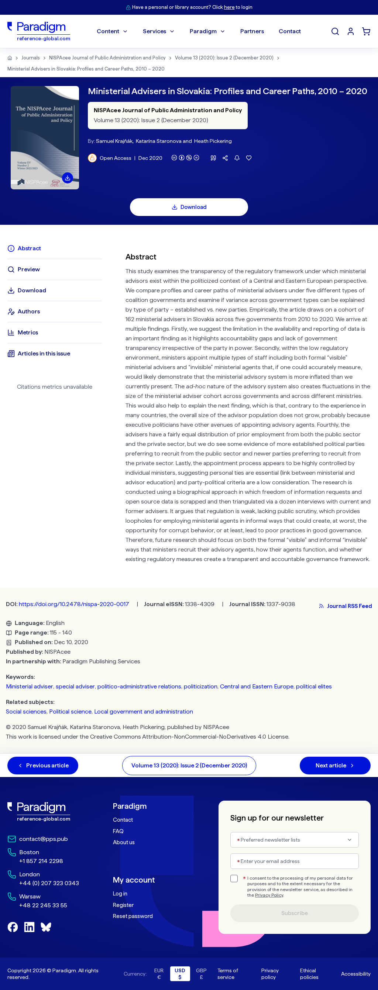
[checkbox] (234, 878)
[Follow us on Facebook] (12, 927)
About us (124, 842)
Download (194, 207)
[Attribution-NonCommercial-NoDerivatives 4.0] (185, 157)
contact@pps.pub (43, 838)
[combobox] (294, 840)
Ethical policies (309, 973)
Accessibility (356, 974)
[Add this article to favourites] (249, 158)
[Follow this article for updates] (237, 158)
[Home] (9, 58)
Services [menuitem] (154, 31)
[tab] (54, 248)
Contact (123, 820)
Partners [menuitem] (252, 31)
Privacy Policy (269, 895)
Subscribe (294, 913)
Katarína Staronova (159, 141)
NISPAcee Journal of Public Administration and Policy (107, 58)
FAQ (118, 831)
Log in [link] (120, 893)
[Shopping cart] (366, 31)
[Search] (335, 31)
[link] (45, 812)
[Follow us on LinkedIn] (29, 927)
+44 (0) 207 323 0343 (49, 883)
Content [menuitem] (108, 31)
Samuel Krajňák (114, 141)
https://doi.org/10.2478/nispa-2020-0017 (74, 604)
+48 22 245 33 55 (43, 905)
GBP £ (201, 973)
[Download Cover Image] (67, 177)
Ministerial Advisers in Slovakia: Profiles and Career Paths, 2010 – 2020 (86, 69)
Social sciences (26, 711)
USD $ (180, 973)
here (229, 7)
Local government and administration (143, 711)
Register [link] (123, 905)
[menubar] (199, 31)
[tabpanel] (248, 406)
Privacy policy (270, 973)
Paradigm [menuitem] (203, 31)
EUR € (159, 973)
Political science (70, 711)
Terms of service (227, 973)
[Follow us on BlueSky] (46, 927)
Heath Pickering (213, 141)
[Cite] (213, 158)
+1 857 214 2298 (41, 860)
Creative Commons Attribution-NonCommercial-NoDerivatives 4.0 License (189, 736)
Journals (30, 58)
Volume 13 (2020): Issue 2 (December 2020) (224, 58)
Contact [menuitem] (290, 31)
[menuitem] (350, 31)
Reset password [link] (133, 916)
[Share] (225, 158)
